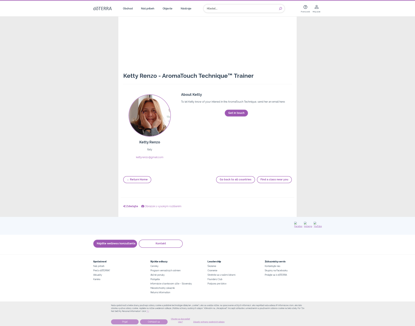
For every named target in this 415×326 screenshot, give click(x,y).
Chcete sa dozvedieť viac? (180, 320)
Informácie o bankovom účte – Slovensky (171, 283)
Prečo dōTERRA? (101, 270)
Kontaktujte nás (272, 266)
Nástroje (186, 8)
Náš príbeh (147, 8)
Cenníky (154, 266)
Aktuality (97, 274)
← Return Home (137, 179)
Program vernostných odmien (165, 270)
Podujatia (155, 279)
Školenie (212, 266)
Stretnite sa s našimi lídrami (221, 274)
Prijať (125, 321)
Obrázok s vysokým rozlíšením (162, 206)
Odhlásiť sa (154, 321)
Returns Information (160, 292)
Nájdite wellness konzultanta (116, 243)
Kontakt (161, 243)
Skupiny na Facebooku (276, 270)
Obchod (128, 8)
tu (147, 311)
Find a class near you (274, 179)
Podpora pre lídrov (217, 283)
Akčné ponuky (157, 274)
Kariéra (96, 279)
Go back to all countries (235, 179)
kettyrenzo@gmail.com (149, 157)
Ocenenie (212, 270)
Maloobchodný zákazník (162, 288)
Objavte (167, 8)
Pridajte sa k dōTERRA (276, 274)
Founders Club (215, 279)
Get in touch (236, 112)
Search (280, 8)
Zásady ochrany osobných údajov (209, 322)
